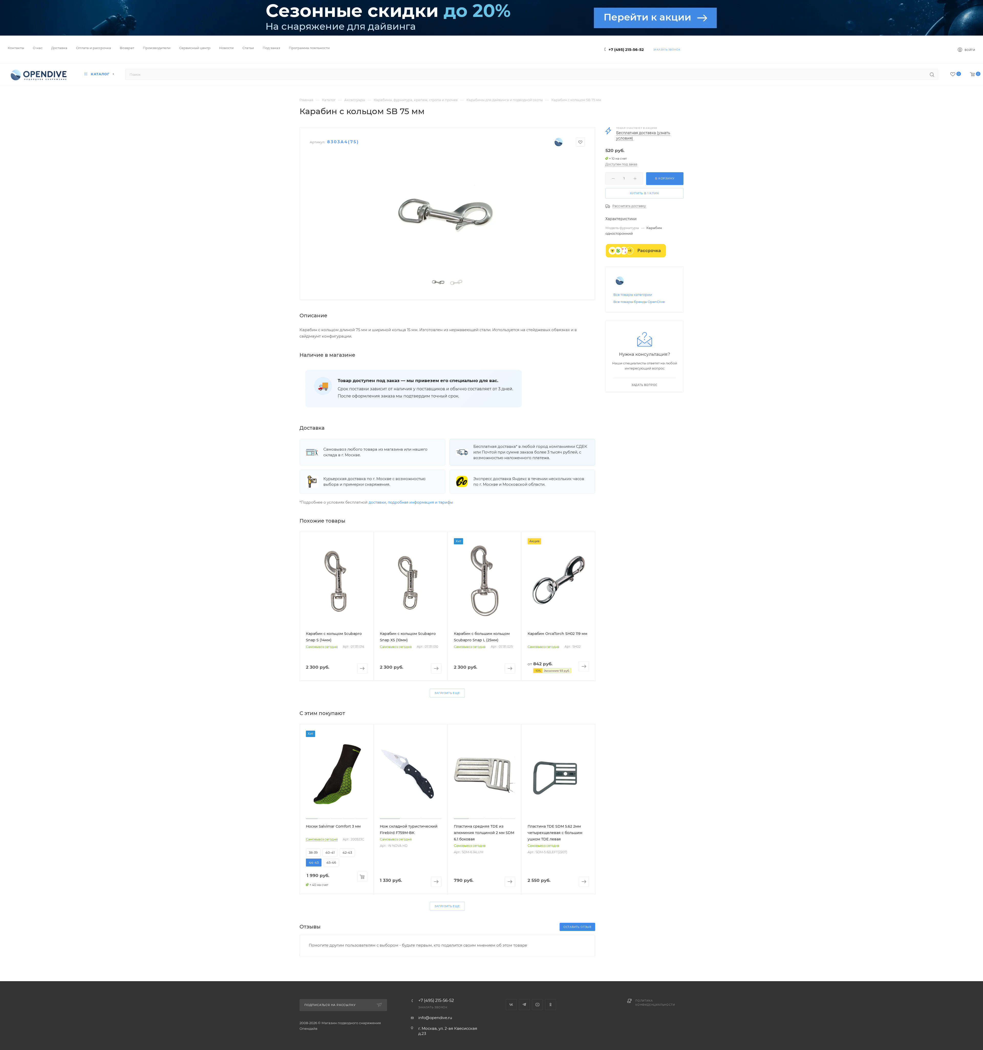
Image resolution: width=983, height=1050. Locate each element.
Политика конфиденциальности (655, 1002)
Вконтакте (511, 1004)
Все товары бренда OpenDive (639, 302)
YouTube (537, 1004)
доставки (377, 502)
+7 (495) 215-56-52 (626, 49)
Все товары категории (632, 295)
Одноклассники (550, 1004)
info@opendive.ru (435, 1017)
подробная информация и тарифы (420, 502)
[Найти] (932, 74)
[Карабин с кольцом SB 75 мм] (447, 212)
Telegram (524, 1004)
